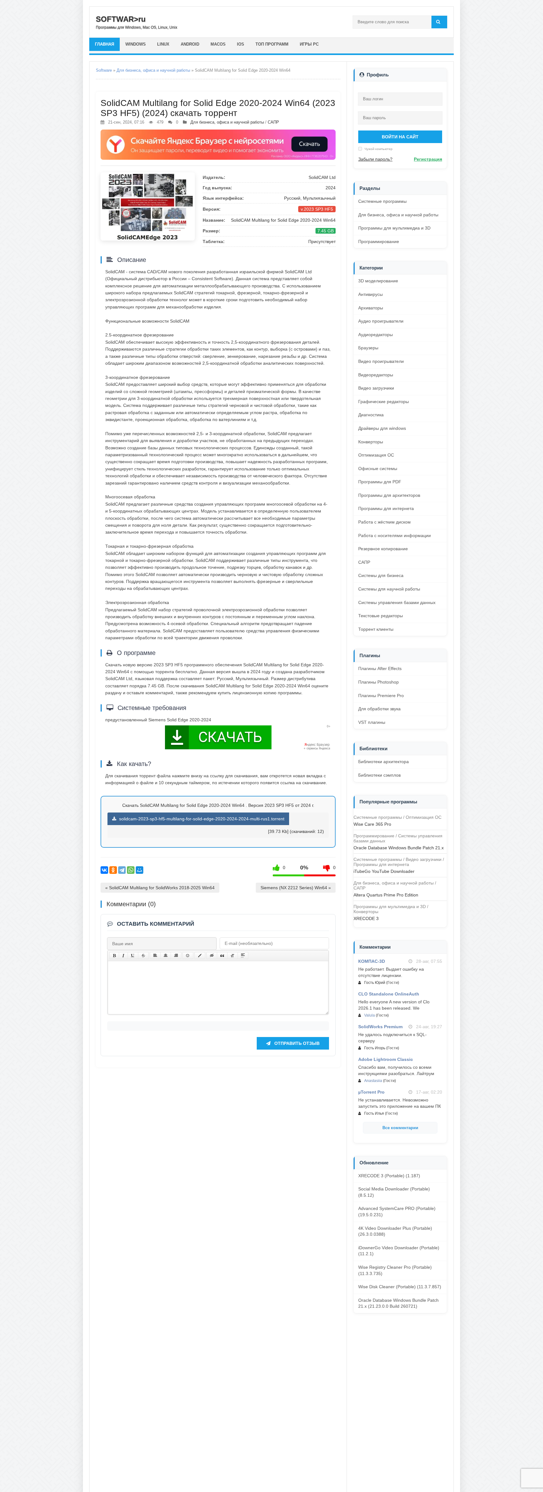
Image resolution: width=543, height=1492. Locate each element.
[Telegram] (122, 870)
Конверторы (370, 441)
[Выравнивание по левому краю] (155, 955)
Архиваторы (370, 307)
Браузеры (368, 347)
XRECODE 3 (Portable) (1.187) (389, 1175)
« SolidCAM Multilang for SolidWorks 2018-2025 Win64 (160, 887)
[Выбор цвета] (200, 955)
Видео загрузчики (376, 388)
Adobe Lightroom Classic (385, 1059)
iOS (240, 44)
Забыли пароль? (375, 159)
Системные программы (382, 201)
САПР (273, 122)
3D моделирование (378, 280)
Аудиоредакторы (375, 334)
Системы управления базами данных (397, 602)
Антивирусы (370, 294)
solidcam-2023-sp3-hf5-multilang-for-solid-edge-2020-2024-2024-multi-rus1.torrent (201, 818)
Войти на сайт (400, 136)
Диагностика (371, 414)
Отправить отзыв (296, 1043)
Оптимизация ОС (376, 455)
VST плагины (371, 722)
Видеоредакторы (375, 374)
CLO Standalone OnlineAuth (388, 993)
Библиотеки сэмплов (379, 775)
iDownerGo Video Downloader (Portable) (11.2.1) (398, 1250)
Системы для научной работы (389, 588)
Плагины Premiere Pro (381, 695)
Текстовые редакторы (380, 615)
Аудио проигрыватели (380, 321)
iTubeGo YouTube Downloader (384, 871)
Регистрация (428, 159)
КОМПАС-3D (371, 961)
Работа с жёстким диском (384, 521)
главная (104, 44)
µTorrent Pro (371, 1092)
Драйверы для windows (382, 428)
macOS (218, 44)
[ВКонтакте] (104, 870)
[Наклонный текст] (123, 955)
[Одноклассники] (113, 870)
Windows (135, 44)
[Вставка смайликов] (188, 955)
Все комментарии (400, 1127)
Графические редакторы (383, 401)
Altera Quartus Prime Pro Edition (386, 894)
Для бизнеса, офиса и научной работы (153, 70)
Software (104, 70)
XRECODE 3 (366, 918)
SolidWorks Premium (380, 1026)
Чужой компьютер (378, 149)
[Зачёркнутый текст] (143, 955)
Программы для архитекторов (389, 495)
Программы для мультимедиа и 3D (394, 227)
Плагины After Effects (380, 668)
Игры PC (309, 44)
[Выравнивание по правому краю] (176, 955)
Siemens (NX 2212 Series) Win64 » (296, 887)
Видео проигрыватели (381, 361)
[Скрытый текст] (211, 955)
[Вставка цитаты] (222, 955)
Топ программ (271, 44)
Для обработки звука (379, 708)
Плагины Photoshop (378, 682)
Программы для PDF (379, 481)
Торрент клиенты (375, 629)
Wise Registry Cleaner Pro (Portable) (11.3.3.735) (395, 1270)
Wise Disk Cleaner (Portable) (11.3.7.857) (399, 1286)
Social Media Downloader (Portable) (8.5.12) (394, 1192)
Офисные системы (377, 468)
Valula (369, 1015)
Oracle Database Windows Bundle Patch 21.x (399, 847)
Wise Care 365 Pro (372, 824)
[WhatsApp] (130, 870)
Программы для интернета (386, 508)
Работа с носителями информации (394, 535)
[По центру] (165, 955)
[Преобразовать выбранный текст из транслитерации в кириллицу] (232, 955)
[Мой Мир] (139, 870)
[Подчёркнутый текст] (133, 955)
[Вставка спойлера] (243, 955)
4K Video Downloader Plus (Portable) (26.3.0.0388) (395, 1231)
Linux (163, 44)
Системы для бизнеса (380, 575)
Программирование (378, 241)
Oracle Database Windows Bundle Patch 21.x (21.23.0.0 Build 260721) (398, 1303)
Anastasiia (373, 1081)
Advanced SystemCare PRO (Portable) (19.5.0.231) (397, 1211)
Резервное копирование (383, 548)
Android (190, 44)
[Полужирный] (114, 955)
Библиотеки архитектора (383, 761)
